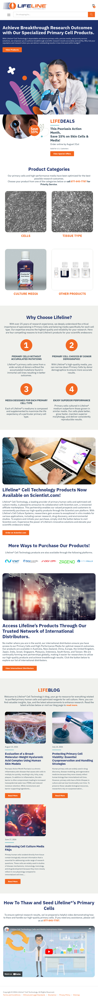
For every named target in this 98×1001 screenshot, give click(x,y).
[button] (8, 15)
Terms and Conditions (12, 995)
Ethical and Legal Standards (34, 995)
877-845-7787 (79, 181)
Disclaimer (52, 995)
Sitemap (76, 995)
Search (91, 14)
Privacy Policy (64, 995)
